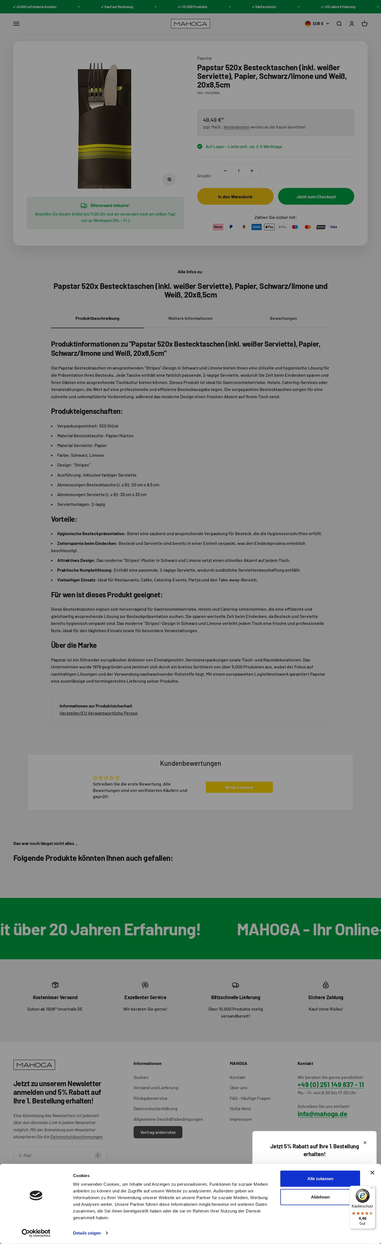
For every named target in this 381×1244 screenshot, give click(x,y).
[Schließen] (365, 1142)
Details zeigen (87, 1233)
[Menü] (372, 1189)
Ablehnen (320, 1196)
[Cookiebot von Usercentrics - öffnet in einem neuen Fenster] (36, 1233)
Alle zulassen (320, 1178)
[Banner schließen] (372, 1173)
